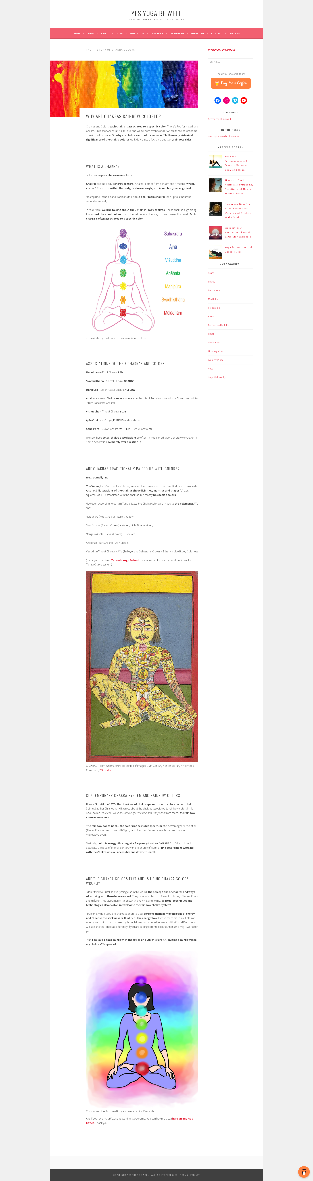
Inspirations (214, 290)
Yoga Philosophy (217, 377)
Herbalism (197, 33)
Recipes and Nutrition (219, 325)
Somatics (157, 33)
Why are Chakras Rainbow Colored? (123, 116)
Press (211, 316)
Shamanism (177, 33)
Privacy (195, 1175)
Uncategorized (216, 351)
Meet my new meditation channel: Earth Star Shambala (238, 232)
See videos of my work (219, 119)
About (105, 33)
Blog (90, 33)
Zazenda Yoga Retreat (125, 560)
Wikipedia (105, 770)
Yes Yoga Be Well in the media (223, 136)
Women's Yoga (216, 360)
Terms (184, 1175)
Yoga (119, 33)
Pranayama (214, 307)
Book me (234, 33)
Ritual (211, 333)
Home (77, 33)
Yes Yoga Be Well (156, 13)
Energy (211, 281)
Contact (216, 33)
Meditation (137, 33)
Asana (211, 272)
